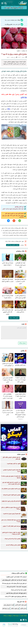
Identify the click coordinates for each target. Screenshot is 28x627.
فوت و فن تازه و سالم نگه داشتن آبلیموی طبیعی (7, 312)
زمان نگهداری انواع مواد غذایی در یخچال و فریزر (20, 281)
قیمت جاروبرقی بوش (9, 605)
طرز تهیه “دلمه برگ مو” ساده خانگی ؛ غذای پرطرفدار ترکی (14, 580)
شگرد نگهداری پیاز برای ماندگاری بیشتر (20, 311)
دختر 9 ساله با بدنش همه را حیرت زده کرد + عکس (13, 209)
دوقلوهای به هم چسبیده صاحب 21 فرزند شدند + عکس (7, 396)
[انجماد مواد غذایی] (14, 131)
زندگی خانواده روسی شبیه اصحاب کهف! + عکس (20, 396)
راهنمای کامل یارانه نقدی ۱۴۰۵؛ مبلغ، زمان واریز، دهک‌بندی (13, 216)
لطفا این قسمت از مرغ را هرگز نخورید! (7, 297)
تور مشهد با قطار (15, 608)
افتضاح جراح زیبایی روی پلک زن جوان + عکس (7, 380)
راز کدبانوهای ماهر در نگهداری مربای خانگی (20, 297)
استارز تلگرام (23, 608)
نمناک (8, 109)
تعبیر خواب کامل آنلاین (20, 605)
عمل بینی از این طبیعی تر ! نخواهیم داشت (7, 364)
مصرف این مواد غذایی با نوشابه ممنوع (7, 264)
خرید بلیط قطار (6, 608)
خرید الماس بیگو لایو (19, 207)
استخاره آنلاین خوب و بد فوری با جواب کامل (14, 213)
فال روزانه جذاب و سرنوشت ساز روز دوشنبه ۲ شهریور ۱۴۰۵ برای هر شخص (20, 414)
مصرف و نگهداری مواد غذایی (13, 245)
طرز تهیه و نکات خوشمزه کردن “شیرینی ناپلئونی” (16, 577)
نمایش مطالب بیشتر (14, 318)
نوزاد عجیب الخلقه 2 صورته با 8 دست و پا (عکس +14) (20, 380)
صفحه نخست (23, 616)
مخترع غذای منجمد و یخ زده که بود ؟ (14, 54)
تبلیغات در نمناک (7, 616)
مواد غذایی (24, 97)
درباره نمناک (16, 616)
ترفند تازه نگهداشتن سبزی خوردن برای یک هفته (20, 265)
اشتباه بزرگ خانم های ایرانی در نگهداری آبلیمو (7, 280)
